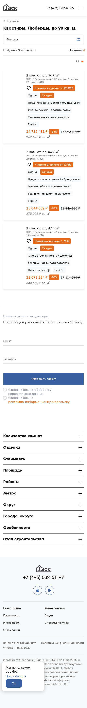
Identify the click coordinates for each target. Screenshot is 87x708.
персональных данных (26, 394)
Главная (13, 21)
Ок (14, 683)
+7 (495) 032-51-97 (60, 8)
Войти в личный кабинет (19, 643)
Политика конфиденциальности (62, 643)
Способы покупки (57, 623)
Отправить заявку (43, 379)
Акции (49, 615)
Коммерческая (55, 608)
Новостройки (12, 608)
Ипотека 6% (11, 623)
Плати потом (11, 615)
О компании (11, 630)
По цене (75, 50)
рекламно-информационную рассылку (39, 402)
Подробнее (14, 676)
